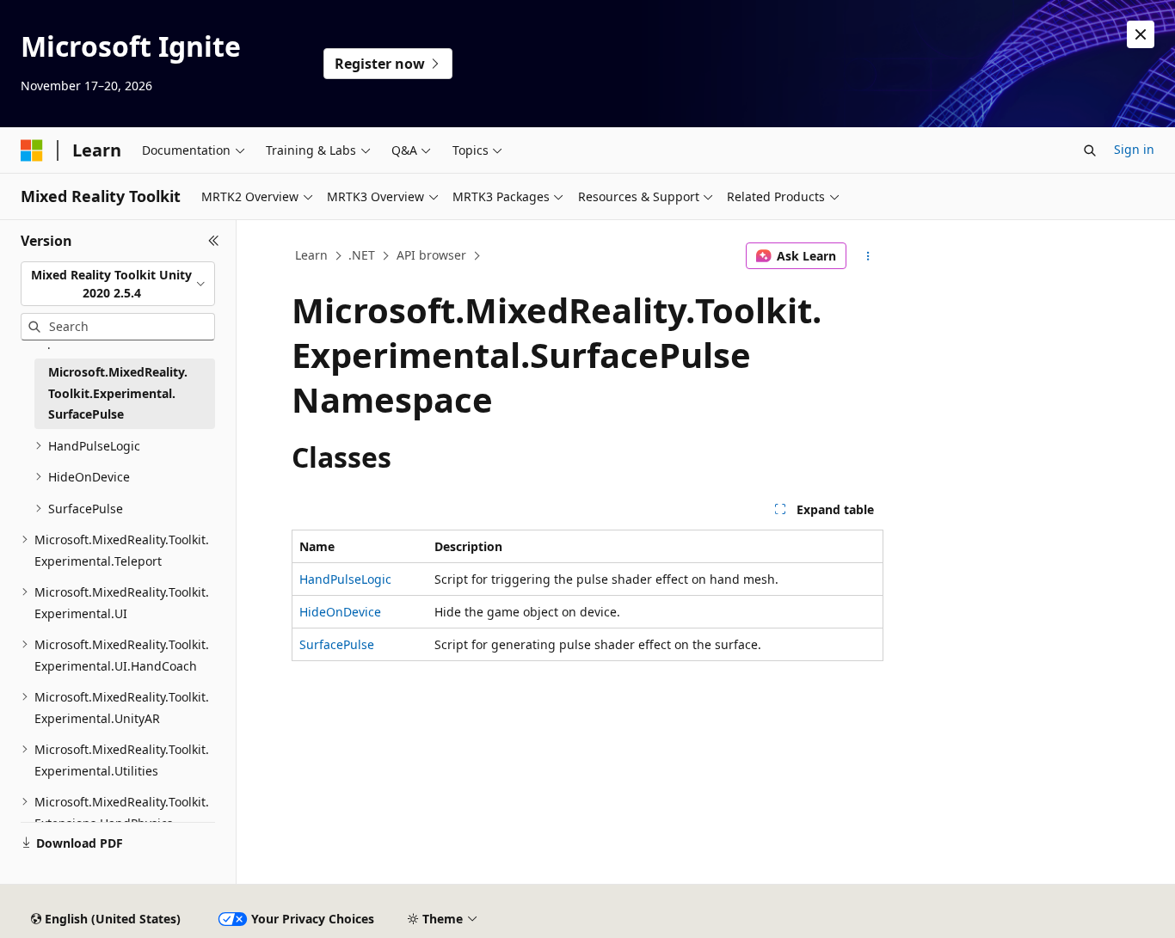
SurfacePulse (336, 644)
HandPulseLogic (345, 579)
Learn (311, 255)
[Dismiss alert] (1140, 34)
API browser (431, 255)
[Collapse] (214, 240)
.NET (361, 255)
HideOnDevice (340, 612)
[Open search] (1090, 150)
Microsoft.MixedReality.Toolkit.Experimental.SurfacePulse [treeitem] (118, 393)
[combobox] (118, 284)
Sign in (1134, 149)
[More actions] (868, 256)
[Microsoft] (32, 150)
